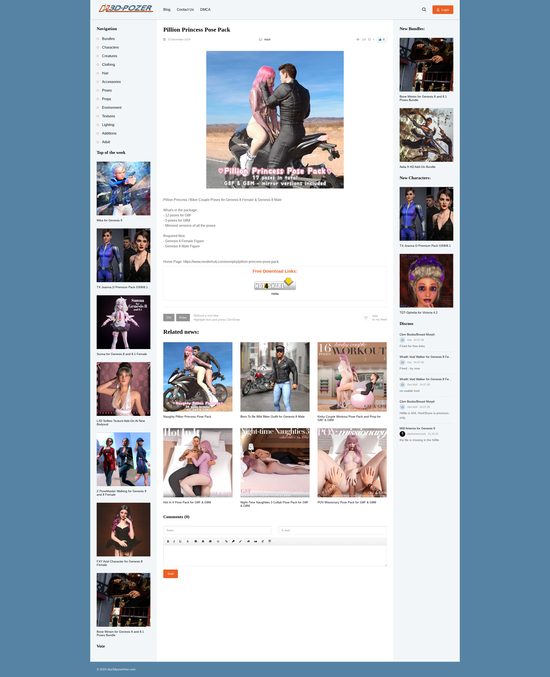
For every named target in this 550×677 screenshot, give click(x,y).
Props (106, 99)
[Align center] (203, 541)
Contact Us (185, 9)
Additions (109, 133)
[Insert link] (226, 541)
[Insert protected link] (233, 541)
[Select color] (240, 541)
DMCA (205, 9)
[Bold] (168, 541)
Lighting (108, 125)
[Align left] (196, 541)
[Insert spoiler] (269, 541)
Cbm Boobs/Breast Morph (417, 334)
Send (171, 573)
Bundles (108, 39)
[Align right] (210, 541)
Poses (107, 90)
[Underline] (180, 541)
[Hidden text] (248, 541)
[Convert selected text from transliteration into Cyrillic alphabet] (262, 541)
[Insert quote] (255, 541)
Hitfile (275, 294)
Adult (267, 39)
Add (379, 317)
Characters (110, 47)
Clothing (108, 64)
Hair (105, 73)
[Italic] (174, 541)
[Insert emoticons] (218, 541)
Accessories (111, 82)
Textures (108, 116)
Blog (166, 9)
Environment (111, 107)
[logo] (127, 9)
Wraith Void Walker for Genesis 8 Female (426, 356)
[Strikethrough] (187, 541)
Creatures (109, 56)
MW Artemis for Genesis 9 (417, 428)
